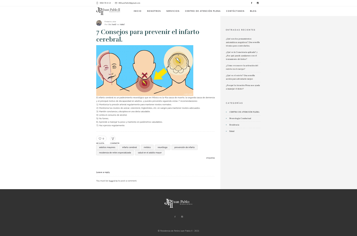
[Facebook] (252, 3)
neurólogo (162, 147)
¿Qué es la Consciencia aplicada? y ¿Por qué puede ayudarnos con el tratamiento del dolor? (241, 55)
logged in (113, 181)
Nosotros (154, 11)
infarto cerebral (129, 147)
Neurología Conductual (240, 118)
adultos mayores (107, 147)
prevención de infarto (184, 147)
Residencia (234, 125)
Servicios (172, 11)
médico (147, 147)
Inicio (138, 11)
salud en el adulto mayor (150, 152)
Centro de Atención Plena (203, 11)
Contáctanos (235, 11)
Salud (231, 131)
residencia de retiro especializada (115, 152)
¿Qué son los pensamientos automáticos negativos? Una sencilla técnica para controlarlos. (243, 42)
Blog (253, 11)
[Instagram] (258, 3)
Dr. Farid (112, 24)
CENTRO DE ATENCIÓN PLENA (244, 112)
